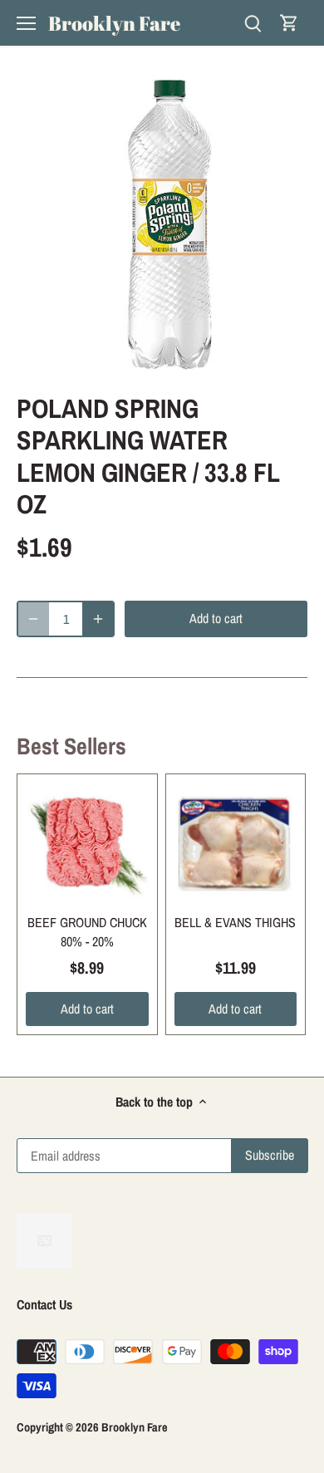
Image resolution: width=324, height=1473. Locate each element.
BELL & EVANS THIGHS (235, 922)
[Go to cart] (289, 23)
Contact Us (44, 1304)
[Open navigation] (26, 23)
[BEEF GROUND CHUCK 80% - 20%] (87, 844)
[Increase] (98, 618)
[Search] (252, 23)
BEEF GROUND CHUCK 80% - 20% (87, 931)
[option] (162, 224)
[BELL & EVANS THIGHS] (235, 844)
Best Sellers (71, 746)
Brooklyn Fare (114, 23)
